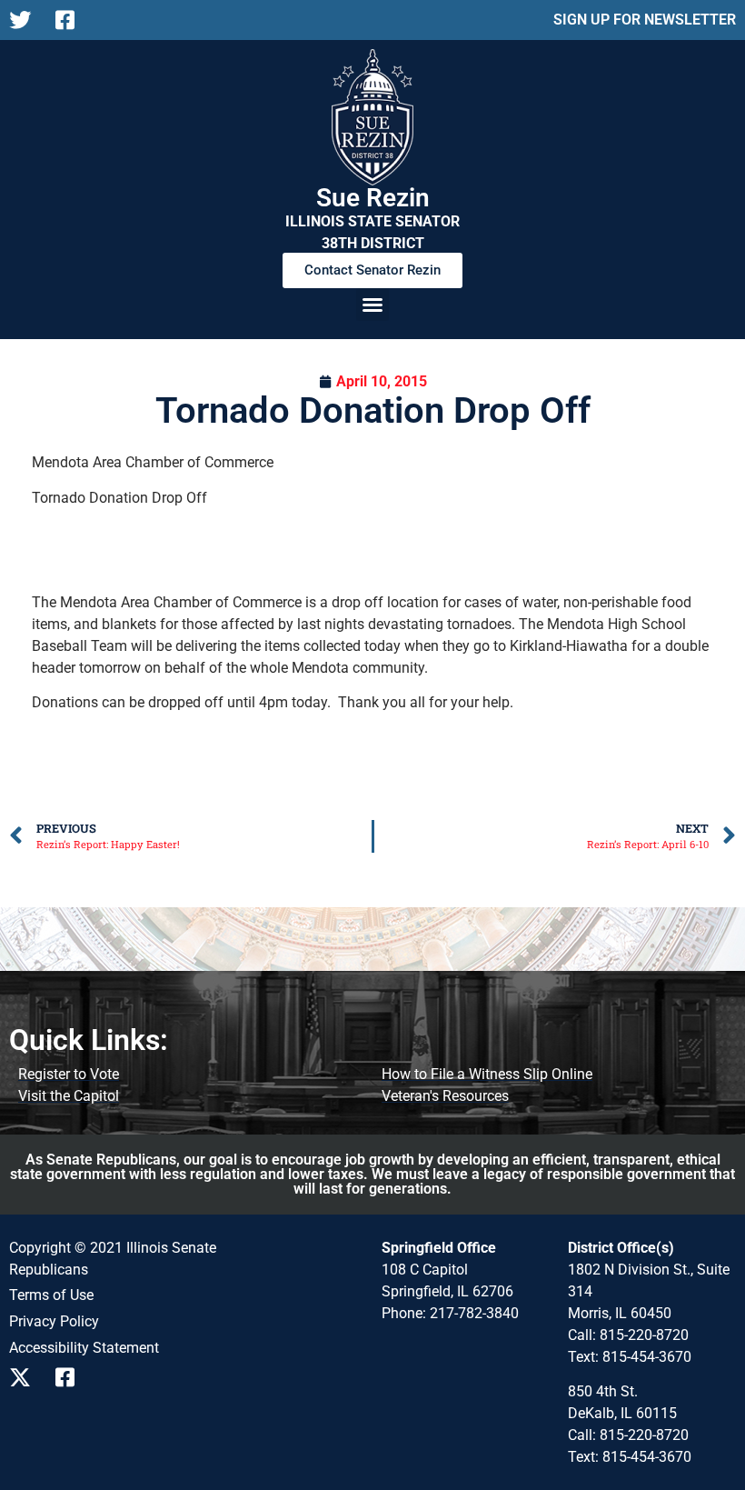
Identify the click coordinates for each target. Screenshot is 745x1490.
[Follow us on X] (25, 20)
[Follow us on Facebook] (71, 20)
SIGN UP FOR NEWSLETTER (644, 19)
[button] (372, 304)
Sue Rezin (373, 198)
